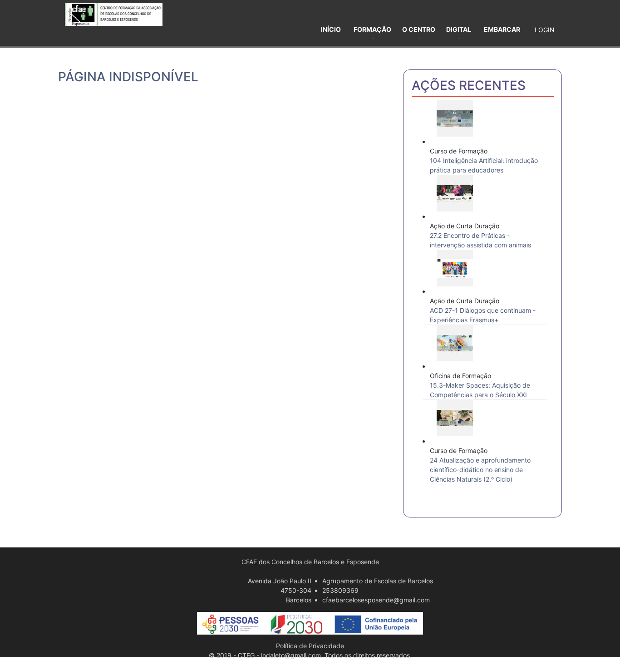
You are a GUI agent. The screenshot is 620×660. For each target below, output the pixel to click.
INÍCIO (331, 29)
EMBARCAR (502, 29)
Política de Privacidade (310, 646)
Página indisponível (128, 76)
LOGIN (545, 30)
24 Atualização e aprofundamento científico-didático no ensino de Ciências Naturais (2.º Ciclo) (480, 469)
